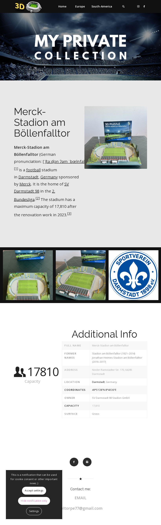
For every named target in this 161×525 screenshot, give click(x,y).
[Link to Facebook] (144, 6)
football (33, 170)
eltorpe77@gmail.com (81, 508)
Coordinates (75, 390)
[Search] (123, 6)
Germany (49, 177)
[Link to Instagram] (138, 6)
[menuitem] (62, 6)
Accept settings (34, 490)
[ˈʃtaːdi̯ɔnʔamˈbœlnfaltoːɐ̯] (68, 161)
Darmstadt (28, 177)
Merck (25, 184)
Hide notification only (34, 500)
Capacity (71, 405)
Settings (34, 511)
